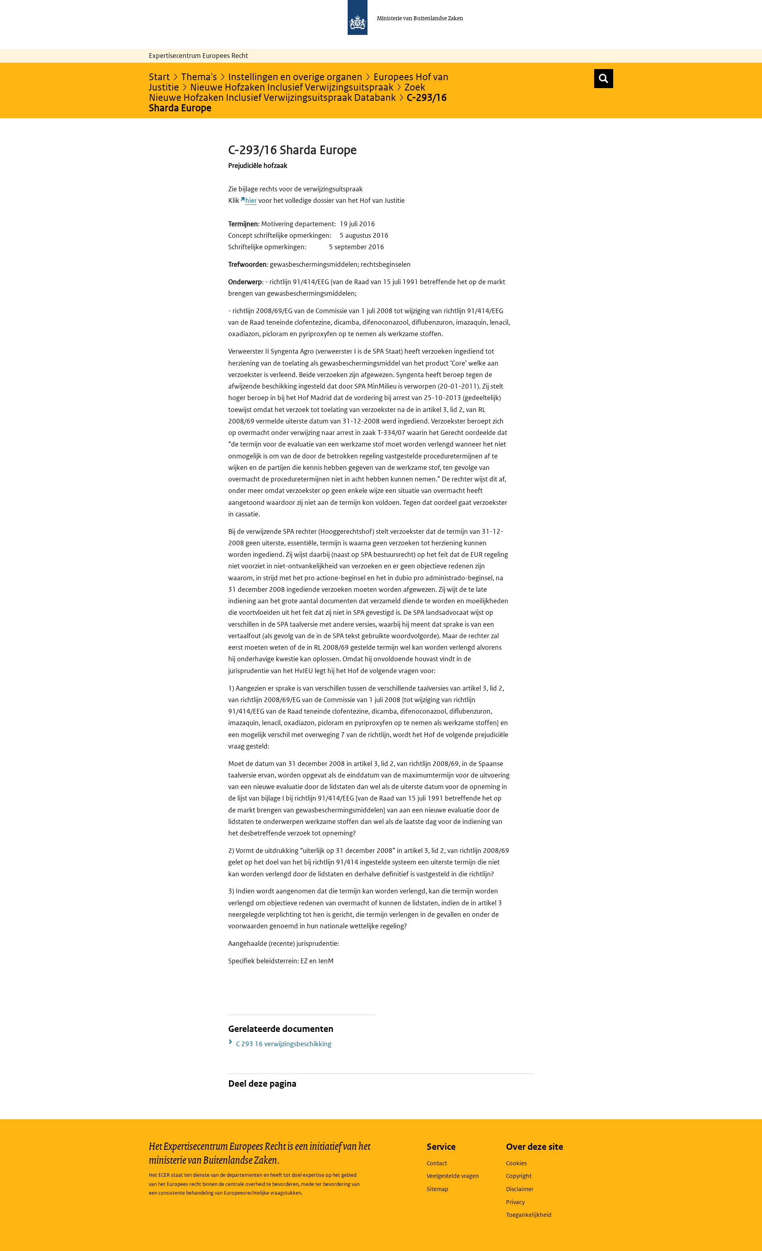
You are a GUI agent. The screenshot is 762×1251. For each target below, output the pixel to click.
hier (251, 200)
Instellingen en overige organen (295, 76)
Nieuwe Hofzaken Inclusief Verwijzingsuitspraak (291, 86)
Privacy (515, 1202)
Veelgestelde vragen (453, 1176)
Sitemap (437, 1189)
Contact (437, 1163)
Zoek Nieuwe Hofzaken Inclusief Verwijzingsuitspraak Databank (287, 92)
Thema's (199, 76)
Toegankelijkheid (529, 1214)
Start (159, 76)
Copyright (518, 1176)
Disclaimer (519, 1189)
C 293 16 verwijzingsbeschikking (283, 1043)
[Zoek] (603, 78)
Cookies (516, 1163)
